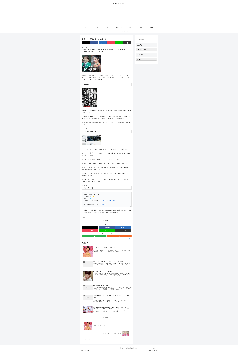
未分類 (135, 348)
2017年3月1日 (102, 204)
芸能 (84, 217)
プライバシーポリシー (142, 348)
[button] (127, 42)
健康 (129, 348)
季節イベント (117, 348)
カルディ (123, 348)
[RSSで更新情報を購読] (119, 236)
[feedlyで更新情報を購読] (94, 236)
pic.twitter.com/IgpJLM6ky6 (108, 200)
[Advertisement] (119, 16)
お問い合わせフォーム (152, 348)
